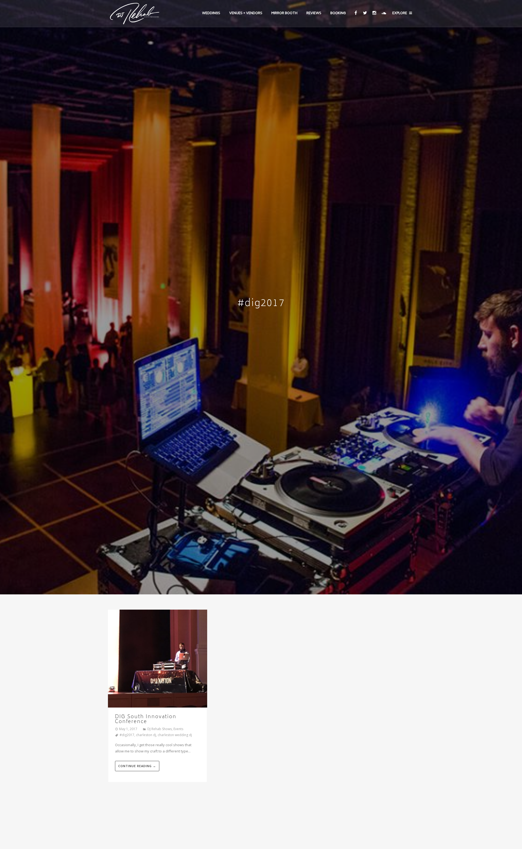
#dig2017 (127, 735)
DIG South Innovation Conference (145, 719)
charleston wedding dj (175, 735)
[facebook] (355, 13)
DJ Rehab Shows (159, 729)
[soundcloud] (383, 13)
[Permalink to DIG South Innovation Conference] (157, 659)
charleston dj (146, 735)
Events (178, 729)
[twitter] (364, 13)
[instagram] (374, 13)
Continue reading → (137, 766)
